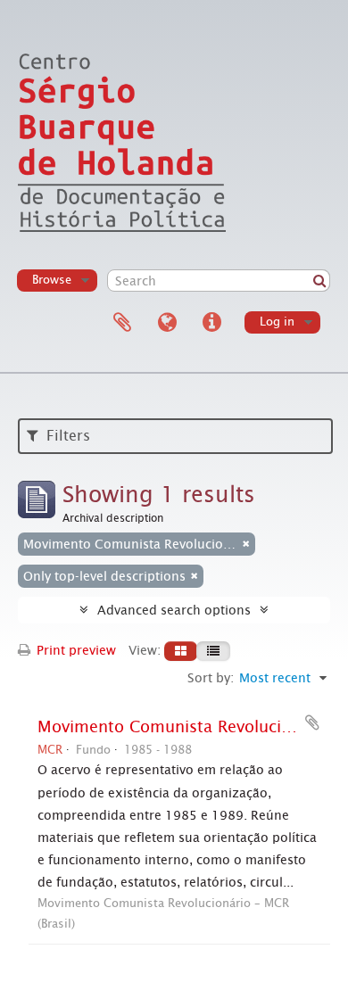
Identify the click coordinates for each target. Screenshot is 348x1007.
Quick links (211, 323)
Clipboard (122, 323)
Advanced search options (174, 610)
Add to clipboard (312, 722)
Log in (277, 321)
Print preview (74, 650)
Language (167, 323)
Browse (51, 279)
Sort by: (210, 678)
